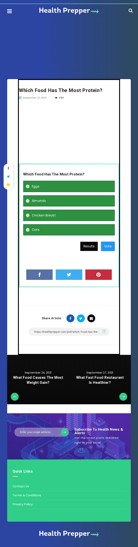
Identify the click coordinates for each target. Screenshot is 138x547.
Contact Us (21, 486)
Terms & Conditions (27, 495)
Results (89, 246)
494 (61, 97)
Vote (108, 246)
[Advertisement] (69, 43)
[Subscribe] (64, 432)
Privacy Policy (23, 504)
